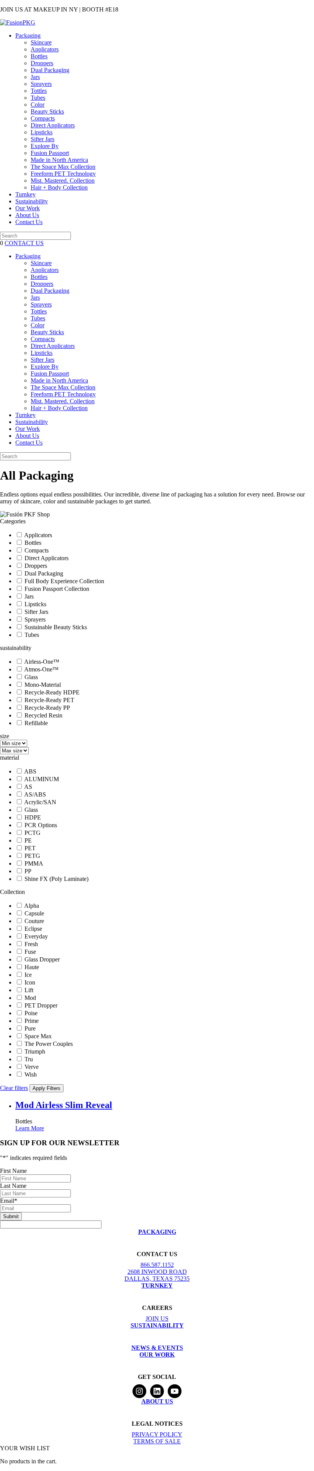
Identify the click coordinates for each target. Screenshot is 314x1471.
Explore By (45, 146)
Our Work (27, 208)
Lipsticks (41, 132)
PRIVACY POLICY (157, 1434)
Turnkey (25, 194)
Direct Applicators (53, 125)
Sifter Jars (42, 139)
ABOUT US (157, 1401)
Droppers (42, 63)
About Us (27, 215)
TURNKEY (157, 1285)
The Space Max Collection (63, 166)
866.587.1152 (157, 1265)
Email (8, 1200)
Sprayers (41, 84)
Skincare (41, 42)
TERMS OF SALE (157, 1441)
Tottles (39, 90)
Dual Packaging (50, 70)
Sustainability (31, 201)
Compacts (43, 118)
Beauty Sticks (47, 111)
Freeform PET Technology (63, 173)
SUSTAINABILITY (157, 1325)
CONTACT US (24, 243)
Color (37, 104)
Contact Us (29, 222)
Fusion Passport (50, 153)
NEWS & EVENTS (157, 1347)
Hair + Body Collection (59, 187)
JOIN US (157, 1318)
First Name (13, 1171)
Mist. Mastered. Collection (63, 180)
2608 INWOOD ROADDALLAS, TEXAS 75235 (157, 1275)
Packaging (28, 35)
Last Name (13, 1185)
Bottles (39, 56)
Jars (35, 77)
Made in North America (59, 160)
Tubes (38, 97)
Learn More (29, 1128)
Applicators (45, 49)
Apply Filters (47, 1088)
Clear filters (14, 1088)
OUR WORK (157, 1354)
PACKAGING (157, 1232)
